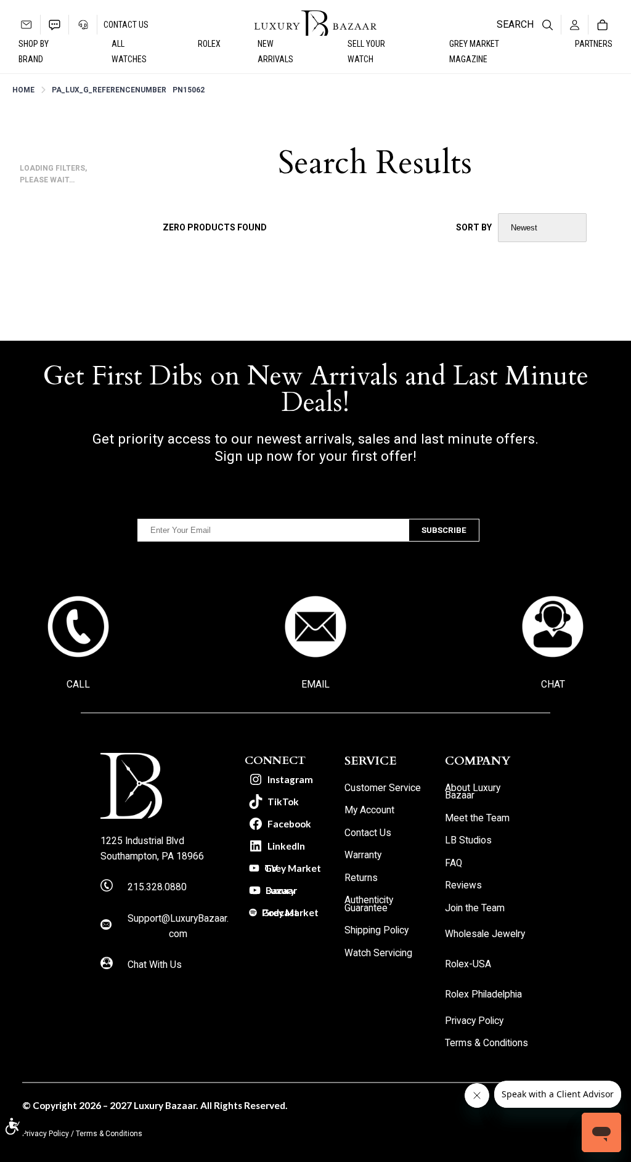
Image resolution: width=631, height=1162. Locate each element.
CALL (78, 684)
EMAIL (315, 684)
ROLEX (209, 44)
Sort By (474, 227)
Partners (594, 44)
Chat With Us (155, 964)
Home (23, 90)
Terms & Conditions (109, 1133)
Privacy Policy (45, 1133)
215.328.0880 (157, 887)
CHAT (553, 684)
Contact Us (126, 25)
